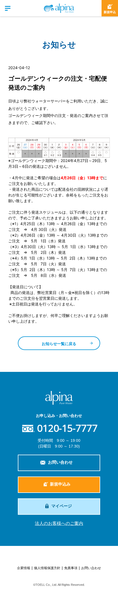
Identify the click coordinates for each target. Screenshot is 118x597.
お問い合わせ (60, 462)
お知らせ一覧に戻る (59, 343)
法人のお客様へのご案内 (59, 523)
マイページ (61, 506)
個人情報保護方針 (47, 568)
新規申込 (110, 12)
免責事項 (70, 568)
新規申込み (60, 484)
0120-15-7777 (67, 428)
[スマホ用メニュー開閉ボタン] (8, 8)
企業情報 (23, 568)
